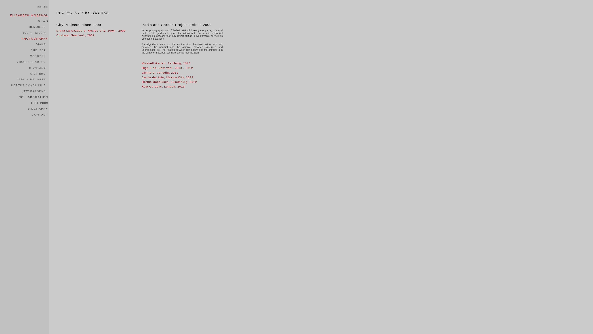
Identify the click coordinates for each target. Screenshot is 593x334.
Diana (41, 44)
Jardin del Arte (31, 79)
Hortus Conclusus (28, 85)
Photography (34, 38)
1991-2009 (39, 102)
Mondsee (38, 56)
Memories (37, 27)
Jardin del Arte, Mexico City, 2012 (167, 77)
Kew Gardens (34, 91)
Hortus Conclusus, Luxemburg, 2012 (169, 82)
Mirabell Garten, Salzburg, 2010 (166, 63)
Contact (40, 114)
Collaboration (33, 96)
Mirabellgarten (31, 62)
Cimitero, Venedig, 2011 (160, 72)
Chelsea (38, 50)
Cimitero (38, 73)
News (43, 21)
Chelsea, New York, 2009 (75, 35)
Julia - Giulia (34, 33)
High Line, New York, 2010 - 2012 (167, 68)
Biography (37, 108)
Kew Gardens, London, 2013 (163, 86)
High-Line (37, 67)
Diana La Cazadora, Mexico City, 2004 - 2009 (91, 30)
